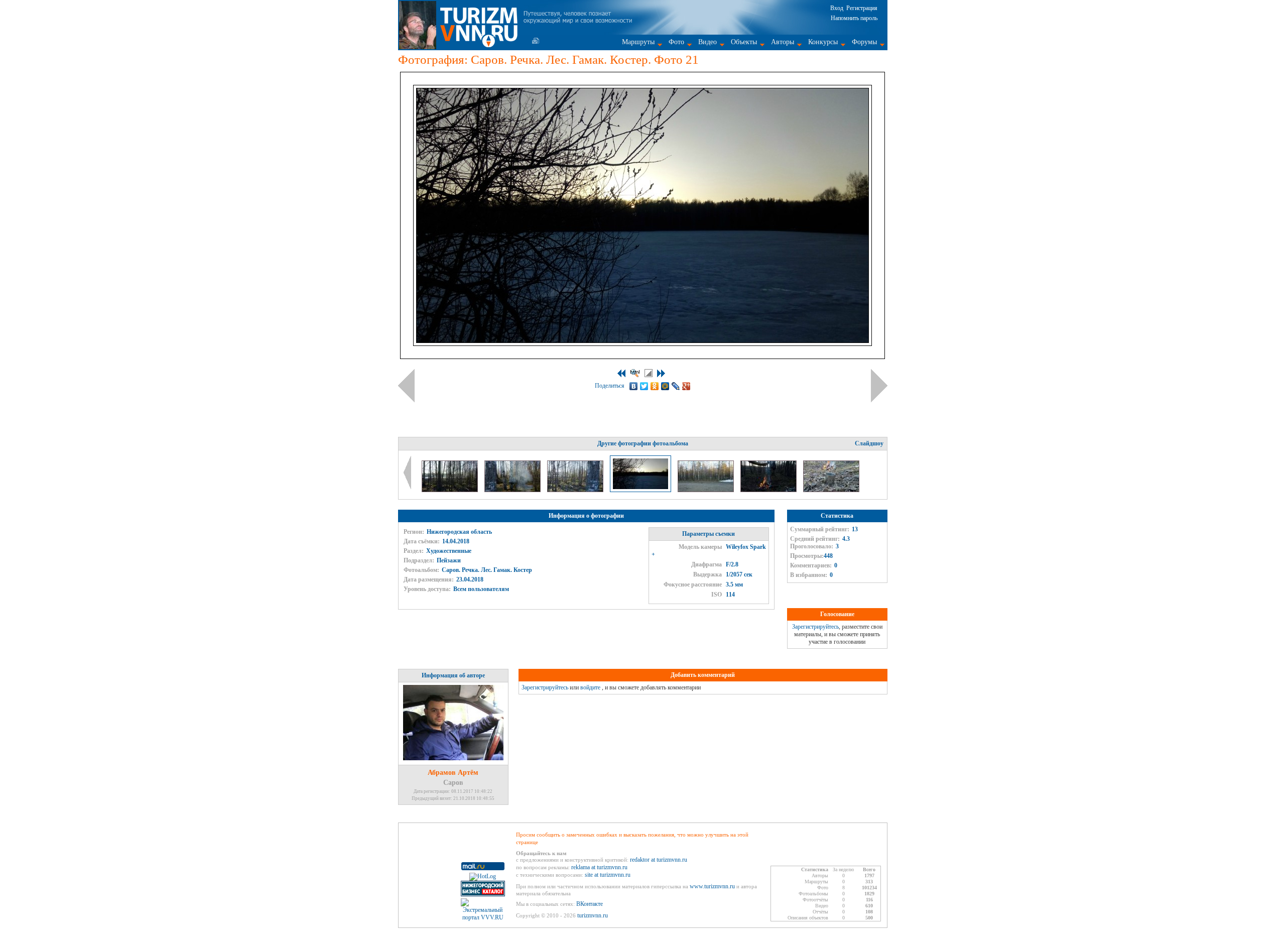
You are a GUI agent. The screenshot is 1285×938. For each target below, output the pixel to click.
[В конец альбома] (661, 373)
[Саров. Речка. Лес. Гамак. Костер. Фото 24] (831, 490)
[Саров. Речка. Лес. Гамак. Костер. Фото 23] (769, 490)
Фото (676, 42)
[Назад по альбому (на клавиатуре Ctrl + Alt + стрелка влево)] (406, 385)
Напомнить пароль (854, 18)
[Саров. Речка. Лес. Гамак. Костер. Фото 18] (450, 490)
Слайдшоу (869, 443)
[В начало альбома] (621, 373)
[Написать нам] (535, 41)
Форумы (864, 42)
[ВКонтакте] (633, 386)
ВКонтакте (589, 903)
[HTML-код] (635, 373)
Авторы (782, 42)
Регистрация (861, 8)
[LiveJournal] (676, 386)
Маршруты (638, 42)
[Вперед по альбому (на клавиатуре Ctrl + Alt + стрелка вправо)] (879, 385)
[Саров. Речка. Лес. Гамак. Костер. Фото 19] (513, 490)
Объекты (744, 42)
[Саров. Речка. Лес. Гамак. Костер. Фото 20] (576, 490)
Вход (836, 8)
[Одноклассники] (655, 386)
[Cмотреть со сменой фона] (649, 373)
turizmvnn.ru (592, 915)
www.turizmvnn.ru (712, 886)
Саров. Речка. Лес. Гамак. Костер (487, 569)
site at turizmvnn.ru (607, 874)
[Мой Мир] (665, 386)
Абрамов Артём (453, 772)
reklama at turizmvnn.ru (599, 867)
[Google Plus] (686, 386)
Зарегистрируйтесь (815, 626)
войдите (590, 687)
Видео (707, 42)
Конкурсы (823, 42)
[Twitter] (644, 386)
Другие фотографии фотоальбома (642, 443)
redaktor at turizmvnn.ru (658, 859)
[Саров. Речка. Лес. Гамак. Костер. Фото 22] (706, 490)
